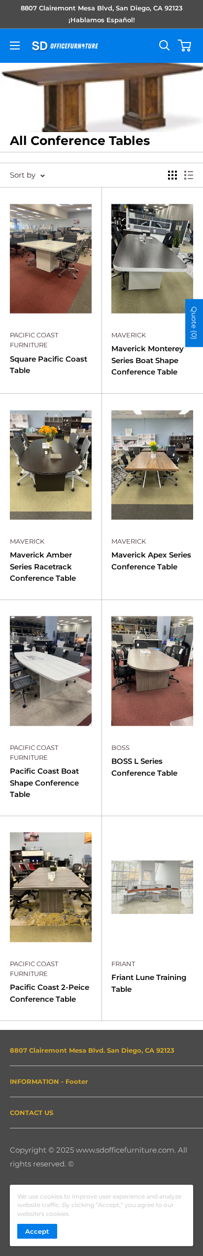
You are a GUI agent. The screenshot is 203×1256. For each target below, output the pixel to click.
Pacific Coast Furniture (34, 340)
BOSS (120, 747)
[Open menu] (15, 45)
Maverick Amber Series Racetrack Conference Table (43, 566)
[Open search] (164, 45)
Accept (37, 1231)
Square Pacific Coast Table (48, 364)
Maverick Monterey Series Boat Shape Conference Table (147, 360)
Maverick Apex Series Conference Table (151, 560)
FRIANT (123, 964)
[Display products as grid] (172, 175)
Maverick (128, 335)
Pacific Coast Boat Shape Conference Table (44, 782)
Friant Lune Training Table (148, 983)
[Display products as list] (188, 175)
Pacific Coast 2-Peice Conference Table (49, 992)
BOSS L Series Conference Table (144, 766)
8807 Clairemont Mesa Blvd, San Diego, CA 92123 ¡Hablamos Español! (102, 14)
